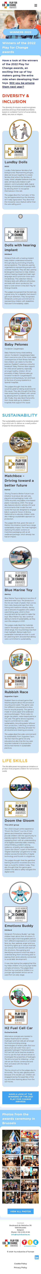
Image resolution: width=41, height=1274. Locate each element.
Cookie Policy (20, 1264)
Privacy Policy (20, 1268)
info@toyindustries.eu (20, 1234)
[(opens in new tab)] (20, 1243)
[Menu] (36, 5)
